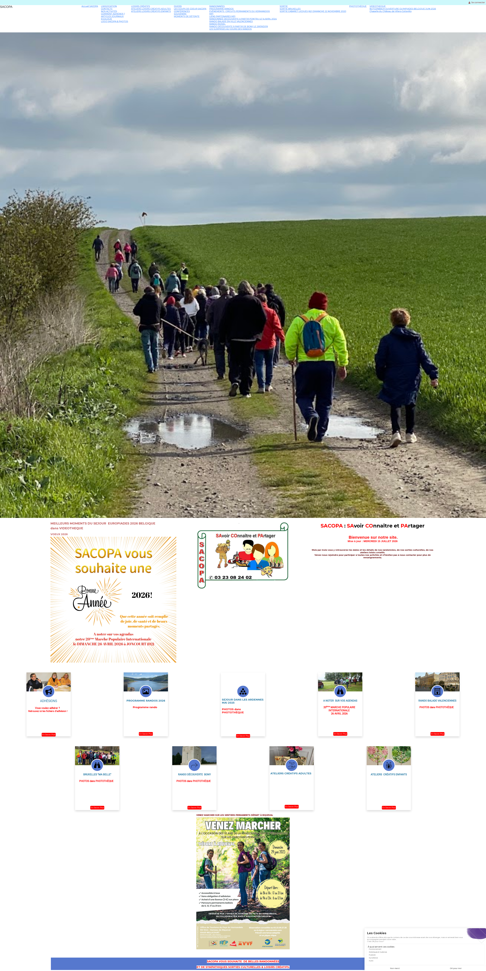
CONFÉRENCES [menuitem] (182, 11)
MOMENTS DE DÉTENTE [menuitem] (186, 16)
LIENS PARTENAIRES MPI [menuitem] (222, 16)
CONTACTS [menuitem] (106, 9)
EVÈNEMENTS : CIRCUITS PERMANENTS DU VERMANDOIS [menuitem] (239, 11)
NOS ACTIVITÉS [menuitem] (109, 11)
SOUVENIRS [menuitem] (180, 14)
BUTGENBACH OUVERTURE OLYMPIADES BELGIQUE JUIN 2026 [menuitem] (403, 9)
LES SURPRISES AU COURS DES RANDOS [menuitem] (230, 29)
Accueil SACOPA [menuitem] (90, 6)
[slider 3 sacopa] (242, 514)
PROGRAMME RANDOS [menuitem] (221, 9)
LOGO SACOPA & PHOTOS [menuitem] (114, 21)
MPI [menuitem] (211, 14)
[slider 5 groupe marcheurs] (246, 514)
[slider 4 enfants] (244, 514)
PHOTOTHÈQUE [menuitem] (358, 6)
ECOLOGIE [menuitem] (106, 19)
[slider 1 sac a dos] (238, 514)
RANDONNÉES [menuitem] (217, 6)
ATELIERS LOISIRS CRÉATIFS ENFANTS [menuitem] (151, 11)
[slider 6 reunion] (248, 514)
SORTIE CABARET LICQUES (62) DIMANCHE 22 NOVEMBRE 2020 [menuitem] (313, 11)
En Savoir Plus (48, 734)
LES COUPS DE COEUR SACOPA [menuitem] (190, 9)
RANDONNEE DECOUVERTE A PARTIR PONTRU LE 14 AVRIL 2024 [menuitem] (243, 19)
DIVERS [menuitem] (178, 6)
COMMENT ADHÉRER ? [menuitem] (113, 14)
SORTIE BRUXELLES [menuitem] (290, 9)
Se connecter (478, 2)
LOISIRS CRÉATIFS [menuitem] (140, 6)
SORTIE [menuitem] (284, 6)
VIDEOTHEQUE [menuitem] (378, 6)
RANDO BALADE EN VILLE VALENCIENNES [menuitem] (231, 21)
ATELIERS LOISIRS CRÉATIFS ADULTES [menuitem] (151, 9)
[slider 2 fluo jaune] (240, 514)
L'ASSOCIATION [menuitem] (109, 6)
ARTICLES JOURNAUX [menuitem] (112, 16)
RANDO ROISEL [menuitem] (217, 24)
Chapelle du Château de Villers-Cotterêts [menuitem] (390, 11)
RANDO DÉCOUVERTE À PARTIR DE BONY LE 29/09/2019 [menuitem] (238, 26)
